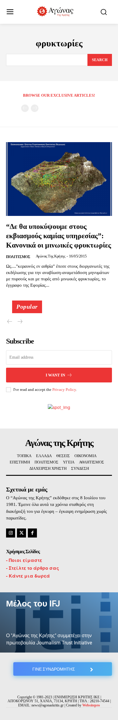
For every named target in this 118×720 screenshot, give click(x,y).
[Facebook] (32, 533)
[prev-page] (25, 108)
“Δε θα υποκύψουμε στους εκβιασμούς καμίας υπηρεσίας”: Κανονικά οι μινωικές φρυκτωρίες (58, 236)
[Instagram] (10, 533)
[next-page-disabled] (34, 108)
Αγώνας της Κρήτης (50, 256)
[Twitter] (21, 533)
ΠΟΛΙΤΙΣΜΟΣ (18, 257)
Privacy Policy (64, 389)
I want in (55, 375)
